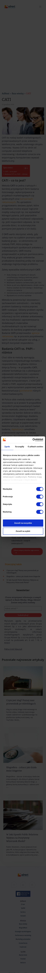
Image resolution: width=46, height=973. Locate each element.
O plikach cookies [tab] (35, 447)
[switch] (39, 497)
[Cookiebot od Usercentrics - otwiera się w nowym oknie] (32, 439)
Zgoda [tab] (7, 447)
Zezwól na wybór (23, 531)
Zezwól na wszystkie (23, 523)
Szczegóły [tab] (19, 447)
